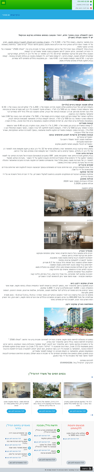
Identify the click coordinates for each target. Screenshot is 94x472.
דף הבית (14, 15)
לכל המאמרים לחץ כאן (18, 463)
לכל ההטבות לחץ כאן (76, 463)
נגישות (85, 468)
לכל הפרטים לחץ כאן (16, 411)
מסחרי (5, 15)
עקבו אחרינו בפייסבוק (83, 4)
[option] (16, 397)
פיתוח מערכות (63, 470)
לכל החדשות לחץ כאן (47, 460)
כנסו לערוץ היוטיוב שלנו (82, 8)
